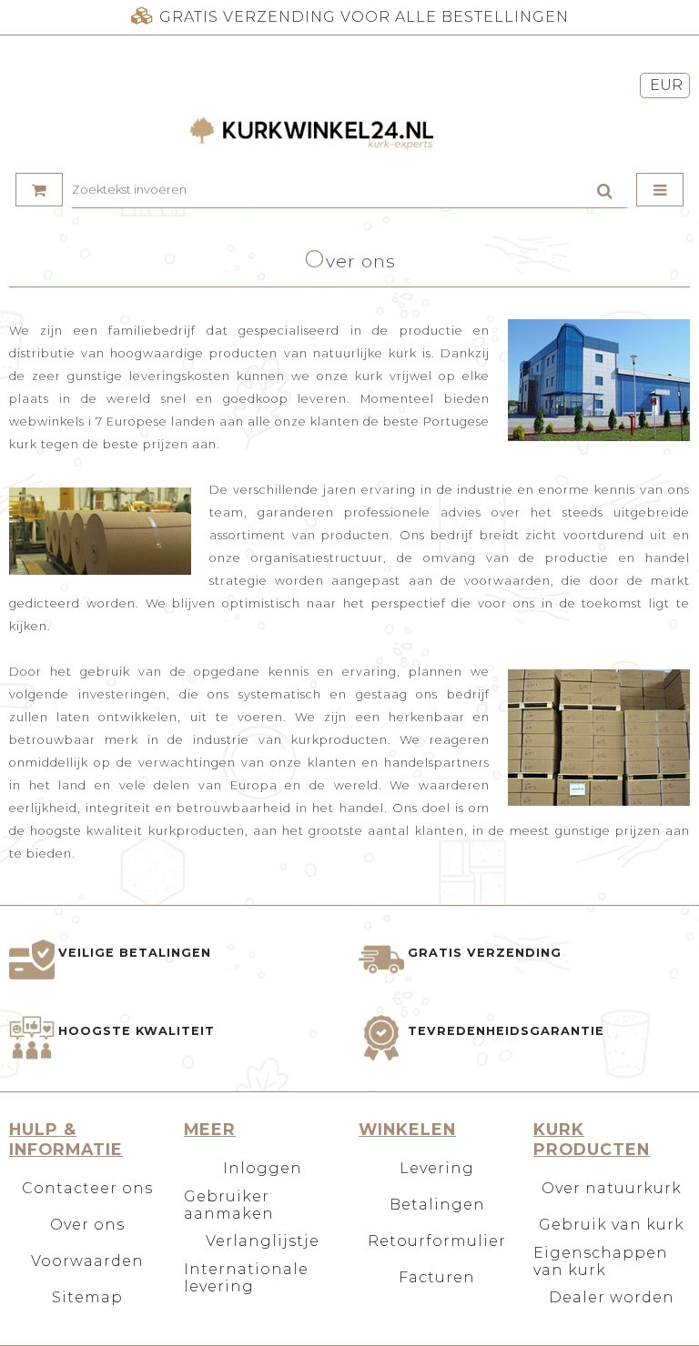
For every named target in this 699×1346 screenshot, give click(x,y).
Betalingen (437, 1204)
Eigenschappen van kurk (600, 1261)
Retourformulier (437, 1241)
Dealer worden (611, 1297)
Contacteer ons (87, 1188)
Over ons (87, 1224)
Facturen (437, 1277)
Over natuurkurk (612, 1188)
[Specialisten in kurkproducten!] (349, 134)
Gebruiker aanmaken (229, 1205)
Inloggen (262, 1168)
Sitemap (87, 1297)
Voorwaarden (87, 1261)
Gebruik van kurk (611, 1224)
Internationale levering (246, 1278)
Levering (437, 1168)
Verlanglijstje (262, 1241)
